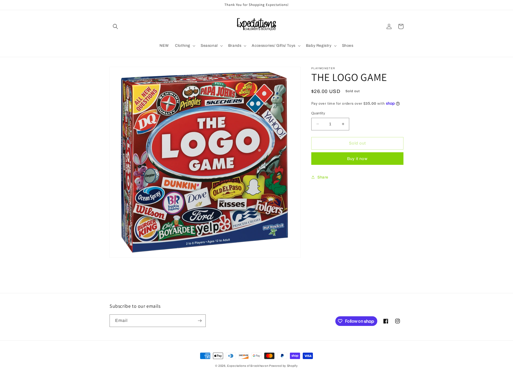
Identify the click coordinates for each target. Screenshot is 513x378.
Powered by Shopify (283, 365)
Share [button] (322, 177)
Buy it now (357, 158)
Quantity (318, 113)
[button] (115, 26)
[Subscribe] (199, 320)
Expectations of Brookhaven (248, 365)
